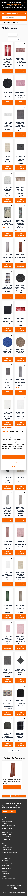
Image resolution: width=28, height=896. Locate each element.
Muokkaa (12, 462)
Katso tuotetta (12, 787)
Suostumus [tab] (5, 431)
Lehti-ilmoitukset (6, 831)
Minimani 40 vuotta (7, 832)
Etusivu (3, 22)
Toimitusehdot (5, 873)
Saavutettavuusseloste (8, 863)
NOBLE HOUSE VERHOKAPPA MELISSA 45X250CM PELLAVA (20, 190)
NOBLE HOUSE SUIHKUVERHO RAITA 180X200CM (7, 287)
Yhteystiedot (5, 842)
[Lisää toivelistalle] (11, 43)
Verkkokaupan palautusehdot (9, 878)
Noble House (14, 22)
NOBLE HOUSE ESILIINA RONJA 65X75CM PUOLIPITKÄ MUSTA (20, 158)
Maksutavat (5, 875)
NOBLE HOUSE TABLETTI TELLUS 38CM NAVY (7, 351)
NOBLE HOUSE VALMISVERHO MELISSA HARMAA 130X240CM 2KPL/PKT (20, 382)
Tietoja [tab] (22, 431)
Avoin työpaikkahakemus (8, 825)
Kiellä (13, 466)
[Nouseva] (19, 35)
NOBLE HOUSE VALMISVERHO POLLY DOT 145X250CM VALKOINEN (7, 510)
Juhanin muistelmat (7, 821)
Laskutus (4, 845)
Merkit (8, 22)
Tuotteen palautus (7, 858)
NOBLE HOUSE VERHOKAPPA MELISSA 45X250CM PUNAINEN (20, 320)
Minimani (4, 819)
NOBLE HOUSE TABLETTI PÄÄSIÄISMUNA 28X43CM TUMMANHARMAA (7, 703)
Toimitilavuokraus (6, 849)
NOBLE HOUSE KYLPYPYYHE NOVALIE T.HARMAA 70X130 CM (7, 670)
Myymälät (4, 823)
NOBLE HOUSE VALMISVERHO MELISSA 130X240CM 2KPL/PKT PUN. (7, 61)
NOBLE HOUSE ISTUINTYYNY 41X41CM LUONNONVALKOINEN (7, 190)
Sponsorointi (5, 851)
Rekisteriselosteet (6, 862)
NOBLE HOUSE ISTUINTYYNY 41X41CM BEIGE (20, 477)
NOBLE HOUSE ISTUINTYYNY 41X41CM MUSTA (20, 702)
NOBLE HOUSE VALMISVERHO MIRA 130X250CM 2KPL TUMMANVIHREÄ (8, 607)
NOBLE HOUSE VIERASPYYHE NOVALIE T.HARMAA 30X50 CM (8, 382)
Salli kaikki (13, 457)
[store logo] (12, 13)
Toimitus (4, 876)
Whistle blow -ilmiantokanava (9, 852)
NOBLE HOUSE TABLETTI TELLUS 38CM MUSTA (7, 92)
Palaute (4, 843)
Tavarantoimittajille (7, 847)
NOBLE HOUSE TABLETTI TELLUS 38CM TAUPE (20, 351)
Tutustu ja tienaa (6, 836)
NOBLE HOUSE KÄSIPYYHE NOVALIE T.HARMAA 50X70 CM (20, 125)
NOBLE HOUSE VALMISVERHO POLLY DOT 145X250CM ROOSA (20, 510)
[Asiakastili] (23, 13)
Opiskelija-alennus (6, 834)
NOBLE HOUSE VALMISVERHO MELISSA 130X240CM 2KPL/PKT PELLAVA (20, 607)
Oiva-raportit (5, 860)
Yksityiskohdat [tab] (14, 431)
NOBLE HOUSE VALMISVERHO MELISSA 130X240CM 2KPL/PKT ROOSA (8, 543)
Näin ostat (4, 871)
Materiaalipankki (6, 865)
